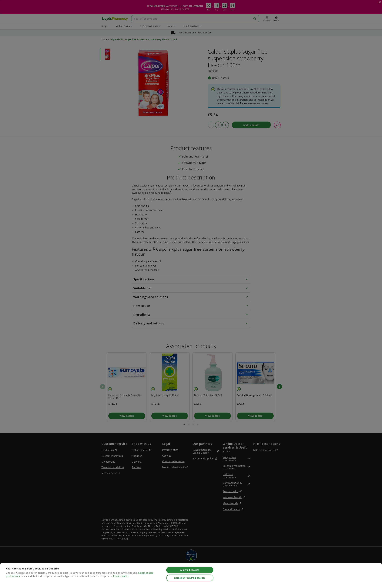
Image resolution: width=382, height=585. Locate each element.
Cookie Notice (121, 576)
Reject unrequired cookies (190, 577)
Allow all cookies (189, 570)
